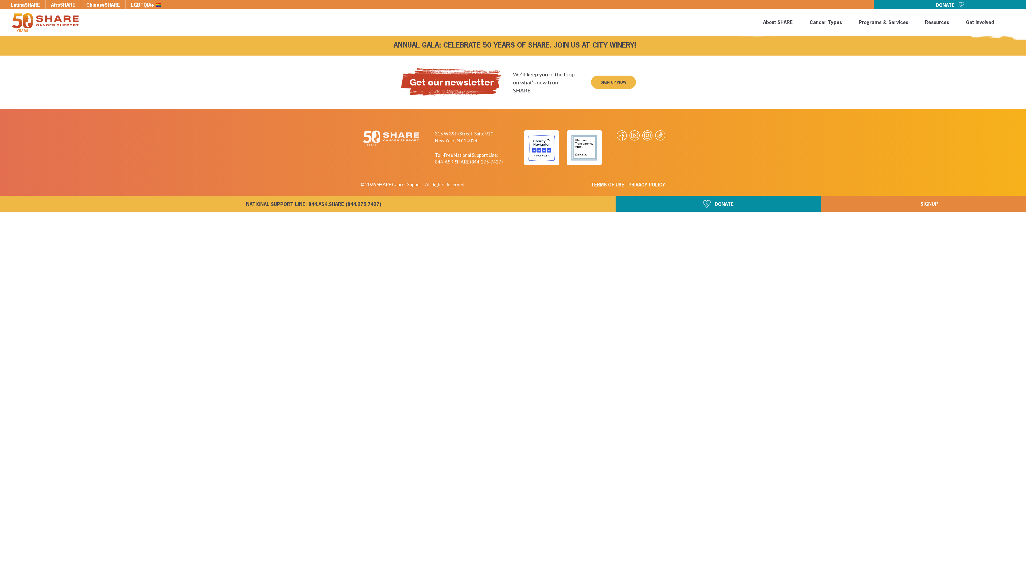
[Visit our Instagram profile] (647, 135)
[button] (1013, 23)
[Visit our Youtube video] (634, 135)
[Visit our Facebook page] (622, 135)
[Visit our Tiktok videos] (660, 135)
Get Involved (980, 22)
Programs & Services (883, 22)
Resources (937, 22)
